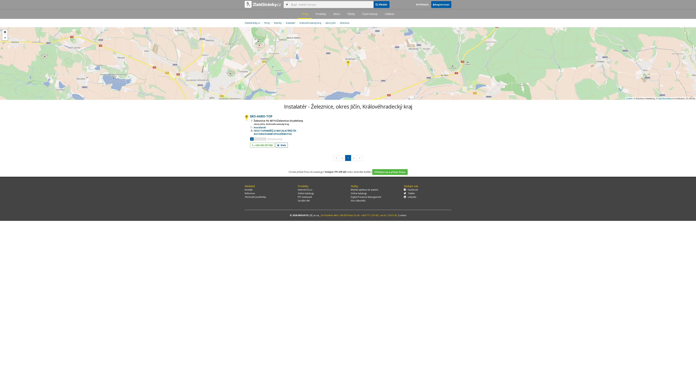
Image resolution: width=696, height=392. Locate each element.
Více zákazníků (358, 200)
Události (389, 14)
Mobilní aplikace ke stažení (364, 189)
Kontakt (248, 189)
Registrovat (442, 4)
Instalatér (260, 127)
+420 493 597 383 (263, 145)
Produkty (321, 14)
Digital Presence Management (366, 197)
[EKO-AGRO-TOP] (348, 63)
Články (351, 14)
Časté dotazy (370, 14)
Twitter (411, 193)
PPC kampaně (305, 197)
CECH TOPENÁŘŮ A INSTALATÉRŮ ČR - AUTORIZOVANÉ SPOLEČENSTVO (275, 132)
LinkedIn (412, 197)
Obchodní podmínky (255, 197)
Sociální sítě (304, 200)
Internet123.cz (305, 189)
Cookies (402, 215)
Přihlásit (423, 4)
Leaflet (629, 98)
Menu (336, 14)
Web (283, 145)
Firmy (305, 14)
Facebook (413, 189)
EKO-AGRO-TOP (261, 116)
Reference (250, 193)
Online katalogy (306, 193)
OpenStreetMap (665, 98)
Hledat (382, 4)
